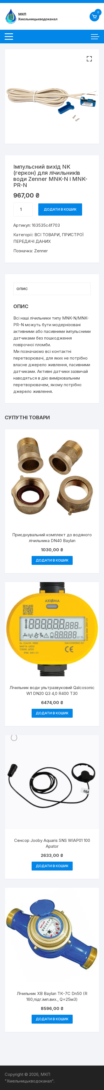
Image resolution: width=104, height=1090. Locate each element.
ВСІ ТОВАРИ (47, 234)
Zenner (41, 250)
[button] (89, 59)
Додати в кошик (60, 209)
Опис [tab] (22, 288)
